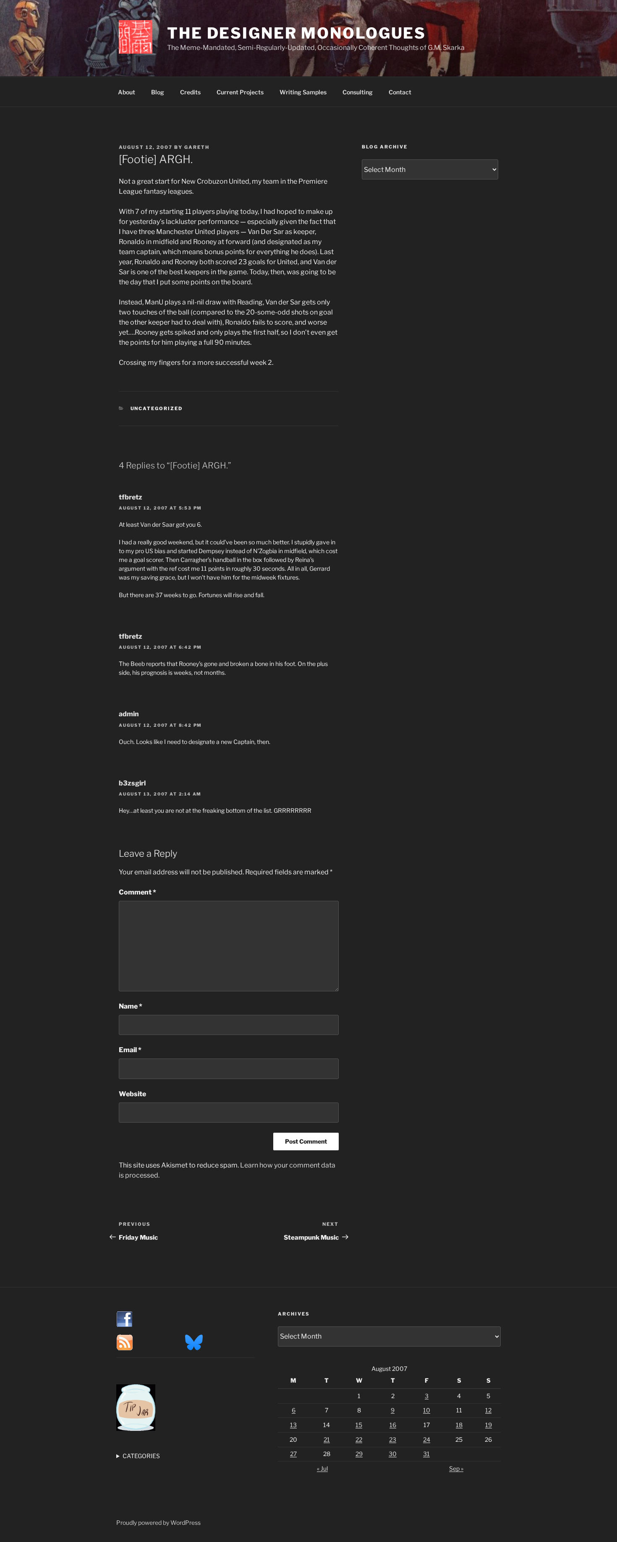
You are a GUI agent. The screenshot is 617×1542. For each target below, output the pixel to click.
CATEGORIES (141, 1455)
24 (426, 1439)
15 (359, 1424)
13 (293, 1424)
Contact (400, 92)
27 (293, 1453)
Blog (157, 92)
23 (392, 1439)
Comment (137, 892)
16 (393, 1424)
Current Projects (240, 92)
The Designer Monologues (296, 33)
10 (426, 1410)
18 (459, 1424)
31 (426, 1453)
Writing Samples (303, 92)
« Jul (322, 1468)
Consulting (357, 92)
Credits (190, 92)
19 (488, 1424)
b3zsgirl (132, 783)
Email (130, 1050)
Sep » (456, 1468)
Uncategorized (157, 408)
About (126, 92)
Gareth (196, 147)
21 (327, 1439)
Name (130, 1006)
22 (359, 1439)
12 (488, 1410)
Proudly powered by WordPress (158, 1522)
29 (359, 1453)
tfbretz (130, 497)
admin (129, 714)
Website (132, 1094)
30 (393, 1453)
